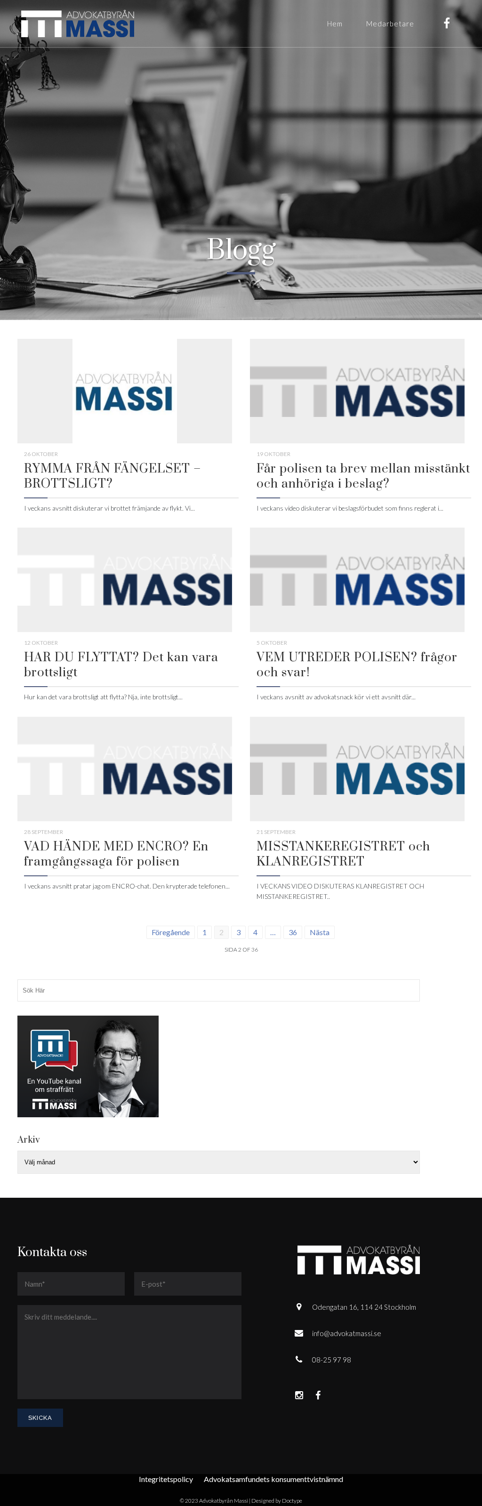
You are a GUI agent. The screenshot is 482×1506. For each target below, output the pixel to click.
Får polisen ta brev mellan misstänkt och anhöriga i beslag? (363, 476)
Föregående (171, 932)
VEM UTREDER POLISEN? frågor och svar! (357, 665)
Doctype (292, 1500)
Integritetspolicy (166, 1478)
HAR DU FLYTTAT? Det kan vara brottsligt (121, 665)
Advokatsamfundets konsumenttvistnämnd (273, 1478)
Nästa (319, 932)
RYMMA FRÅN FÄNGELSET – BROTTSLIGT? (112, 476)
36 (293, 932)
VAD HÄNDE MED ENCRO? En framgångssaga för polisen (116, 854)
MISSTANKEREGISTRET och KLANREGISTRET (343, 854)
